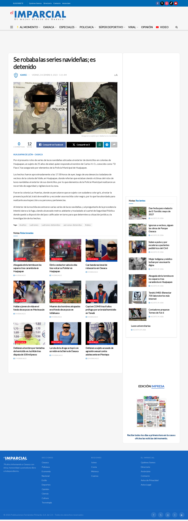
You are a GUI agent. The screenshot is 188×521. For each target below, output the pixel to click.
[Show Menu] (11, 27)
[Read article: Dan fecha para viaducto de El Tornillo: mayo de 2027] (137, 213)
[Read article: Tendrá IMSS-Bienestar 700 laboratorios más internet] (137, 297)
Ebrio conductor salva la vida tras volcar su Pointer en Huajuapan (63, 268)
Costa (94, 467)
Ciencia (45, 493)
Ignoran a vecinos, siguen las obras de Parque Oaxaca (161, 228)
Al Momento (29, 27)
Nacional (45, 476)
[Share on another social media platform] (114, 144)
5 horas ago (56, 275)
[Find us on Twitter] (162, 3)
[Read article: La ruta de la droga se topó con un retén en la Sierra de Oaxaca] (65, 333)
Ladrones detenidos (51, 225)
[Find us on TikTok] (171, 3)
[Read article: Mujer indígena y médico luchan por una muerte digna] (137, 264)
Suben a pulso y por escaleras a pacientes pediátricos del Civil (159, 245)
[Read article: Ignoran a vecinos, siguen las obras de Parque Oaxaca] (137, 230)
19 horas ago (57, 355)
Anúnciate (66, 3)
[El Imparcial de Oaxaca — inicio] (20, 458)
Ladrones (34, 225)
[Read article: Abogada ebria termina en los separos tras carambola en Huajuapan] (29, 250)
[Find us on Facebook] (158, 3)
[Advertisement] (94, 41)
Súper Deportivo (111, 27)
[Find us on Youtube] (176, 3)
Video (164, 27)
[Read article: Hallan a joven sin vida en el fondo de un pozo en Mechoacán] (29, 292)
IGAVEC (23, 75)
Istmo (94, 462)
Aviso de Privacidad (149, 480)
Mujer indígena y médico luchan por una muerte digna (160, 262)
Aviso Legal (146, 484)
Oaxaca (48, 27)
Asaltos (23, 225)
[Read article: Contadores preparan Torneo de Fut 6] (137, 314)
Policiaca (87, 27)
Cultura (45, 498)
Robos (88, 225)
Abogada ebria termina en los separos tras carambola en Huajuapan (27, 268)
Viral (132, 27)
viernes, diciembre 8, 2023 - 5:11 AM (49, 75)
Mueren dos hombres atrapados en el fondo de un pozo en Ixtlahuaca (64, 309)
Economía (46, 471)
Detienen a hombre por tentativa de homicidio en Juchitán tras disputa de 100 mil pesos (29, 351)
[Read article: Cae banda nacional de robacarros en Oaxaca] (101, 250)
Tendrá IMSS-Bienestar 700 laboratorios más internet (160, 295)
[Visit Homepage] (38, 15)
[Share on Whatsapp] (99, 144)
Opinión (147, 27)
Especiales (66, 27)
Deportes (46, 484)
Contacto (57, 3)
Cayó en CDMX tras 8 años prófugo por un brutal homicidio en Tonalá (101, 309)
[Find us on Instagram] (167, 3)
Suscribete (18, 3)
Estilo (44, 480)
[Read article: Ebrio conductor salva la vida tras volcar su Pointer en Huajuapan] (65, 250)
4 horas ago (20, 275)
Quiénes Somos (35, 3)
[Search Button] (177, 27)
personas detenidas (73, 225)
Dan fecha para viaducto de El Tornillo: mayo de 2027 (160, 211)
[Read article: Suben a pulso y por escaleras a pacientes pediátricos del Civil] (137, 247)
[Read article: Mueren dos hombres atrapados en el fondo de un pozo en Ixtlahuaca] (65, 292)
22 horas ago (93, 358)
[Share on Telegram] (107, 144)
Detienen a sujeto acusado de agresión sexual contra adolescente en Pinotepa (99, 351)
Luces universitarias (141, 326)
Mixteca (95, 471)
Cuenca (94, 476)
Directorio (47, 3)
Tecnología (47, 502)
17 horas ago (20, 358)
